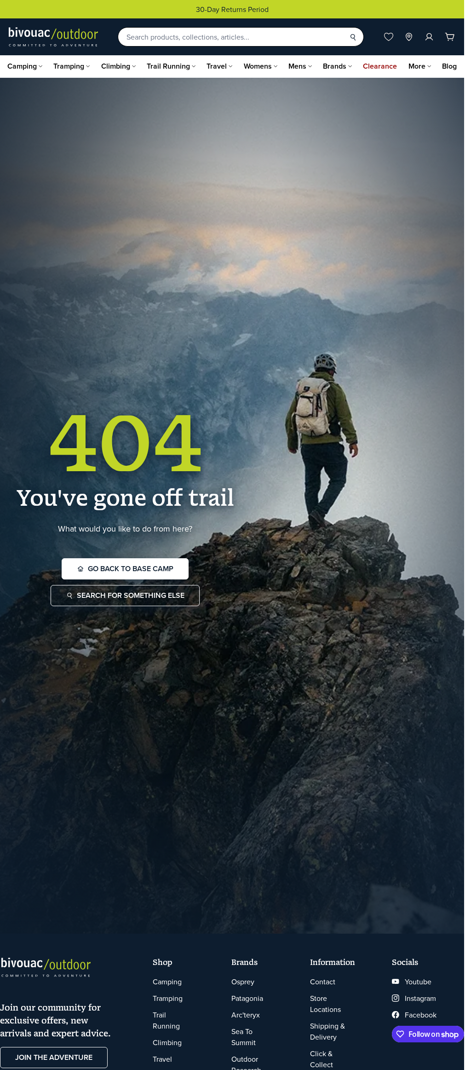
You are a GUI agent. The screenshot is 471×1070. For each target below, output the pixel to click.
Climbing (115, 66)
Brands (334, 66)
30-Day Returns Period (232, 9)
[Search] (353, 37)
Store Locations (325, 1003)
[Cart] (450, 37)
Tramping (68, 66)
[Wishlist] (388, 36)
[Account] (429, 36)
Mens (297, 66)
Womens (258, 66)
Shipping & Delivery (327, 1031)
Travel (217, 66)
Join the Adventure (53, 1057)
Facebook (421, 1015)
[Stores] (409, 36)
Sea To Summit (243, 1036)
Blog (449, 66)
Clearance (380, 66)
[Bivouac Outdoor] (53, 36)
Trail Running (168, 66)
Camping (22, 66)
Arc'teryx (245, 1015)
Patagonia (247, 998)
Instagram (420, 998)
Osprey (242, 981)
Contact (322, 981)
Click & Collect (321, 1059)
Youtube (418, 981)
